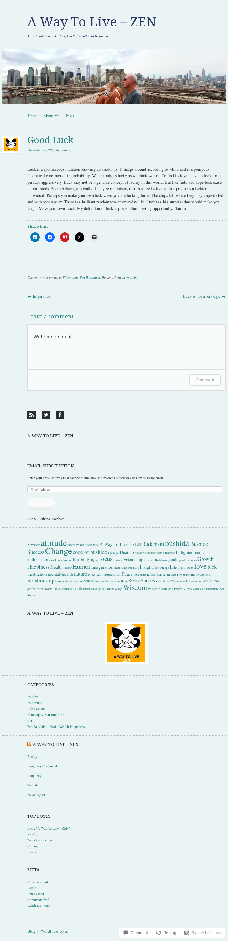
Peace (127, 574)
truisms (67, 589)
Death (125, 552)
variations (108, 589)
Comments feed (38, 899)
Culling (32, 845)
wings (118, 589)
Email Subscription (50, 466)
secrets (99, 581)
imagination (102, 567)
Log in (32, 887)
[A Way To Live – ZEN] (114, 76)
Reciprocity (203, 574)
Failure (67, 560)
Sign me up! (41, 504)
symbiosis (164, 581)
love (200, 566)
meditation (37, 574)
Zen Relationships (40, 840)
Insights (147, 567)
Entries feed (35, 893)
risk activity (75, 581)
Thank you (178, 581)
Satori (88, 581)
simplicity (121, 581)
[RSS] (31, 415)
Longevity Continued (42, 766)
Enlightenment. (190, 552)
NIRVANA (95, 574)
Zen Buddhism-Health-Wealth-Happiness (56, 726)
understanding (92, 589)
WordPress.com (38, 905)
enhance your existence (160, 553)
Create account (37, 881)
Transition (34, 785)
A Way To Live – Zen (50, 436)
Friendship (133, 559)
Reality (190, 574)
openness (109, 574)
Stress (134, 581)
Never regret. (37, 794)
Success (148, 580)
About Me (51, 115)
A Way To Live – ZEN (91, 22)
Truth (77, 588)
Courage (113, 553)
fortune (118, 560)
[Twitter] (46, 415)
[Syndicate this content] (29, 744)
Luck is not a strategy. (204, 296)
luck (212, 566)
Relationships (41, 580)
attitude (54, 542)
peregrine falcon (144, 574)
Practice (32, 851)
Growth (205, 559)
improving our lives (126, 567)
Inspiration (39, 296)
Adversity (33, 545)
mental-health (60, 574)
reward (61, 581)
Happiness (38, 566)
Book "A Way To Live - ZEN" (48, 828)
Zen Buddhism (209, 589)
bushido (177, 543)
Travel (57, 589)
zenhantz (66, 149)
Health (56, 567)
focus (106, 558)
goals (173, 559)
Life (173, 567)
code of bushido (90, 551)
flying (94, 560)
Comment (205, 379)
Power (181, 574)
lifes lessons (185, 567)
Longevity (34, 775)
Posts (70, 115)
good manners (188, 560)
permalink (129, 277)
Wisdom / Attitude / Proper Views (170, 589)
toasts (48, 589)
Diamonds (138, 553)
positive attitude (166, 574)
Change (58, 550)
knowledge (162, 567)
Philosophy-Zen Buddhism (81, 277)
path (118, 574)
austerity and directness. (83, 545)
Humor (81, 566)
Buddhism (153, 543)
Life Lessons (36, 708)
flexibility (81, 559)
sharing (109, 581)
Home (32, 115)
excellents (55, 560)
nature (80, 573)
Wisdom (135, 587)
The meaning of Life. (199, 581)
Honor (68, 567)
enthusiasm (37, 559)
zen (196, 588)
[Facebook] (60, 415)
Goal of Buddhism (155, 560)
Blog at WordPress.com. (47, 931)
